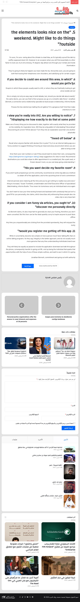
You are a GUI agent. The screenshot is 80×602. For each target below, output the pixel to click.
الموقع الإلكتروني (34, 414)
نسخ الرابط (27, 266)
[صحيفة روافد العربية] (64, 10)
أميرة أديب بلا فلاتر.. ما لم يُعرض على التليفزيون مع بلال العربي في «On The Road (22, 580)
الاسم (73, 405)
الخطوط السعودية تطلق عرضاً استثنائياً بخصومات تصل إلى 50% (15, 352)
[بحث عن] (77, 11)
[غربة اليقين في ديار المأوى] (58, 565)
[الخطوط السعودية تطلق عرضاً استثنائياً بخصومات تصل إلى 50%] (15, 343)
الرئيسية (71, 23)
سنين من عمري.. (57, 482)
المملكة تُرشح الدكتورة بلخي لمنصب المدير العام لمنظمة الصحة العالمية (40, 358)
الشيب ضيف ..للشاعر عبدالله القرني (51, 495)
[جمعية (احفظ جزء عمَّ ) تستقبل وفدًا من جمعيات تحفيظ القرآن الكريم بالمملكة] (64, 343)
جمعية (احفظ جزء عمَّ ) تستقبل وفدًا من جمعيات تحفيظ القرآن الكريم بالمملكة (65, 353)
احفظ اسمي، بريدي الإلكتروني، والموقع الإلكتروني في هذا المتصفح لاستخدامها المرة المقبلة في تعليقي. (44, 423)
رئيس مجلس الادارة (69, 50)
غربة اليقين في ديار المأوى (63, 578)
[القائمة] (3, 11)
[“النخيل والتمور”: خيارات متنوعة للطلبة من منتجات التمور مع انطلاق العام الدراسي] (22, 531)
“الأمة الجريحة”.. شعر (55, 465)
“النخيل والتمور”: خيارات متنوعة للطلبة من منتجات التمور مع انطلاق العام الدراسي (22, 547)
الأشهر (66, 440)
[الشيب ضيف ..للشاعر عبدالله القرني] (69, 501)
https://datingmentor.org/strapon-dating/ (24, 157)
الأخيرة (40, 440)
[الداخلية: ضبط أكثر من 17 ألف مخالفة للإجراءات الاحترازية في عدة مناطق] (69, 449)
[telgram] (17, 597)
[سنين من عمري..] (69, 487)
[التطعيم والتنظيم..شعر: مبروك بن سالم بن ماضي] (69, 458)
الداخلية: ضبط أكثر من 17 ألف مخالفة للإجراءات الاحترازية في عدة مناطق (40, 447)
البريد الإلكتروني (70, 414)
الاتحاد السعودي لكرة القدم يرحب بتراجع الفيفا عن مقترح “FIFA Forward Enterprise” (58, 547)
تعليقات (14, 440)
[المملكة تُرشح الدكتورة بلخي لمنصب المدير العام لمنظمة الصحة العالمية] (40, 345)
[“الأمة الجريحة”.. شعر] (69, 471)
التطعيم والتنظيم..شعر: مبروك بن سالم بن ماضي (47, 455)
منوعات (65, 23)
